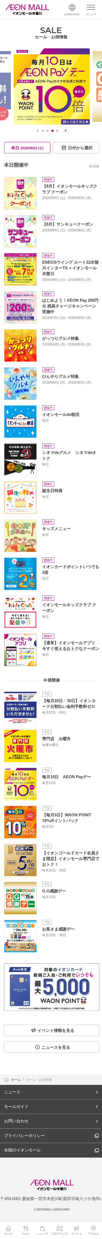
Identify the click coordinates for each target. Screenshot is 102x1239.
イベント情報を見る (56, 1030)
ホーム (16, 1080)
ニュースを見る (56, 1047)
